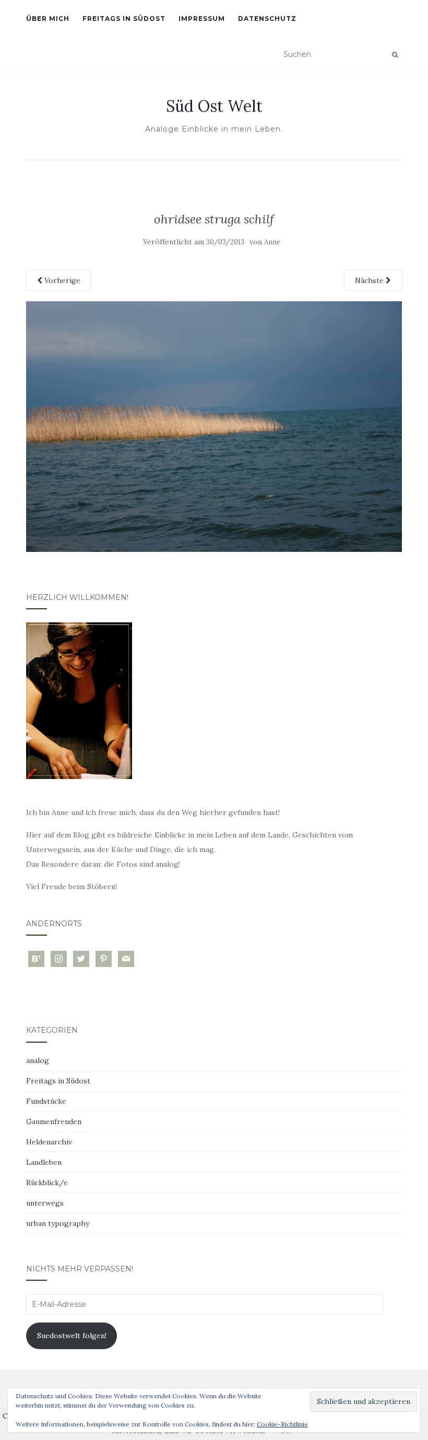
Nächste (370, 280)
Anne (272, 242)
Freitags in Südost (123, 18)
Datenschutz (267, 18)
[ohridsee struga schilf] (214, 425)
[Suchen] (395, 55)
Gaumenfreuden (53, 1121)
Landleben (44, 1162)
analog (37, 1060)
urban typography (57, 1223)
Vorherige (61, 280)
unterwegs (45, 1203)
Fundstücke (46, 1101)
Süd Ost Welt (214, 106)
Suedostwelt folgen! (71, 1335)
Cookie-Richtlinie (282, 1424)
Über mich (47, 18)
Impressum (202, 18)
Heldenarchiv (49, 1142)
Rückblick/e (47, 1182)
